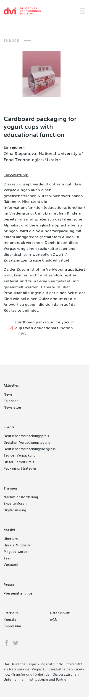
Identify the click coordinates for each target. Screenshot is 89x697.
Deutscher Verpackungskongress (30, 449)
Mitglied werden (16, 552)
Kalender (11, 401)
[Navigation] (83, 11)
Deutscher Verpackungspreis (26, 436)
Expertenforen (15, 504)
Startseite (11, 613)
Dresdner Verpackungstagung (27, 443)
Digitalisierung (15, 510)
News (8, 395)
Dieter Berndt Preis (19, 462)
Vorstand (11, 565)
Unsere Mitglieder (18, 545)
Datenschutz (60, 613)
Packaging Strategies (20, 469)
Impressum (12, 626)
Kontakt (10, 620)
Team (8, 558)
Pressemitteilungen (19, 593)
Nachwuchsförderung (21, 497)
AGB (53, 620)
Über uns (11, 539)
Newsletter (12, 408)
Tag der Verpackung (20, 455)
